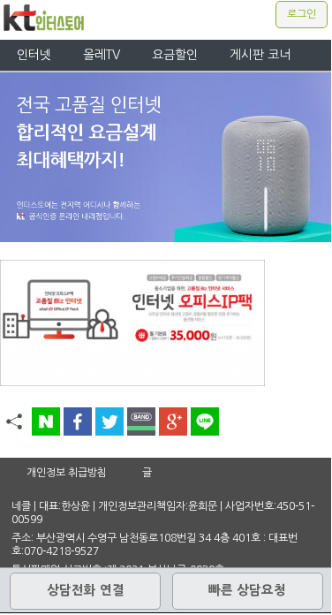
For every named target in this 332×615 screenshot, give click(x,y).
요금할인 (175, 55)
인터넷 (34, 55)
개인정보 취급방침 (66, 472)
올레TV (101, 55)
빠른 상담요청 (247, 590)
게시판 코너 (260, 55)
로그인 (301, 14)
